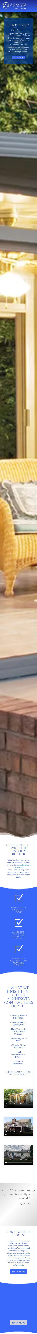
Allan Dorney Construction (21, 866)
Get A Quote (18, 57)
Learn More (18, 1271)
